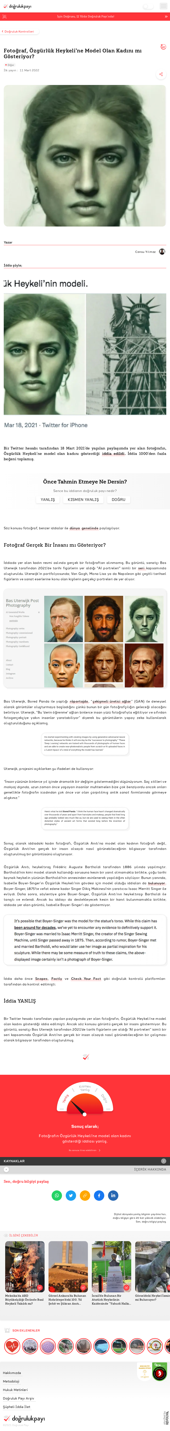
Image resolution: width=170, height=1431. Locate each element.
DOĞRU (119, 499)
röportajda (79, 701)
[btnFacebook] (99, 1196)
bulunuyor (156, 883)
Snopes (41, 978)
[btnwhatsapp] (57, 1196)
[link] (24, 1372)
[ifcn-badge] (144, 1371)
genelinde (90, 528)
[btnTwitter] (71, 1196)
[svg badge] (159, 1371)
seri (142, 568)
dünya (75, 528)
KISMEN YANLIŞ (83, 499)
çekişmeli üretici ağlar (112, 701)
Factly (56, 978)
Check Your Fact (86, 978)
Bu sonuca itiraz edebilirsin (82, 1150)
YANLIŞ (48, 499)
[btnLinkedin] (113, 1196)
